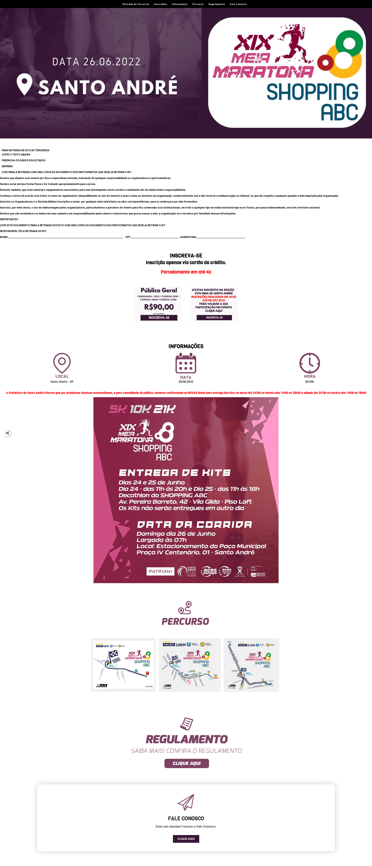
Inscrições (160, 4)
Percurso (198, 4)
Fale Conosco (238, 4)
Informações (180, 4)
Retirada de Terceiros (135, 4)
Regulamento (217, 4)
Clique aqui (186, 839)
